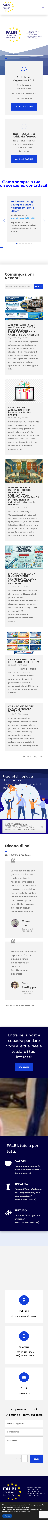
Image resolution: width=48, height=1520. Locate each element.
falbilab (13, 337)
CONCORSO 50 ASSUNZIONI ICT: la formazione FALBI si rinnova (19, 411)
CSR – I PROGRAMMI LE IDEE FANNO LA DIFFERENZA (24, 661)
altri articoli (31, 757)
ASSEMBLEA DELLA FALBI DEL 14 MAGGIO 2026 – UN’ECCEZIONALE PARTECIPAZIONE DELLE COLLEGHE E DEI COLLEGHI (23, 329)
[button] (4, 220)
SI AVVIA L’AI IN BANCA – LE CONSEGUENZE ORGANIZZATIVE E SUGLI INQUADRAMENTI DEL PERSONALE (23, 578)
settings (27, 1511)
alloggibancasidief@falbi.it (23, 218)
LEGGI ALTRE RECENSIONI (20, 1005)
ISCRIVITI (24, 1067)
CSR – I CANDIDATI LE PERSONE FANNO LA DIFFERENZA (21, 709)
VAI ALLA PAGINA (24, 106)
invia (36, 1459)
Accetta (7, 1516)
